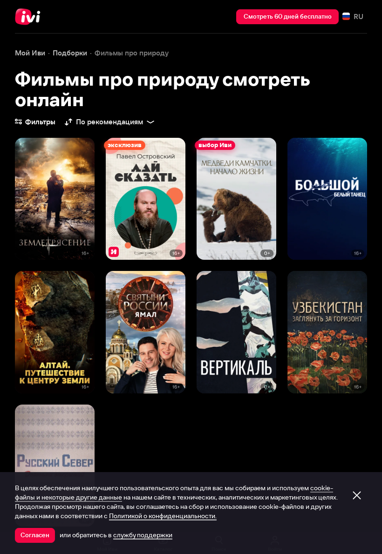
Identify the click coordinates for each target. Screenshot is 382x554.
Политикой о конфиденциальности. (163, 516)
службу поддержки (142, 535)
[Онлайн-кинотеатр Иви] (30, 17)
